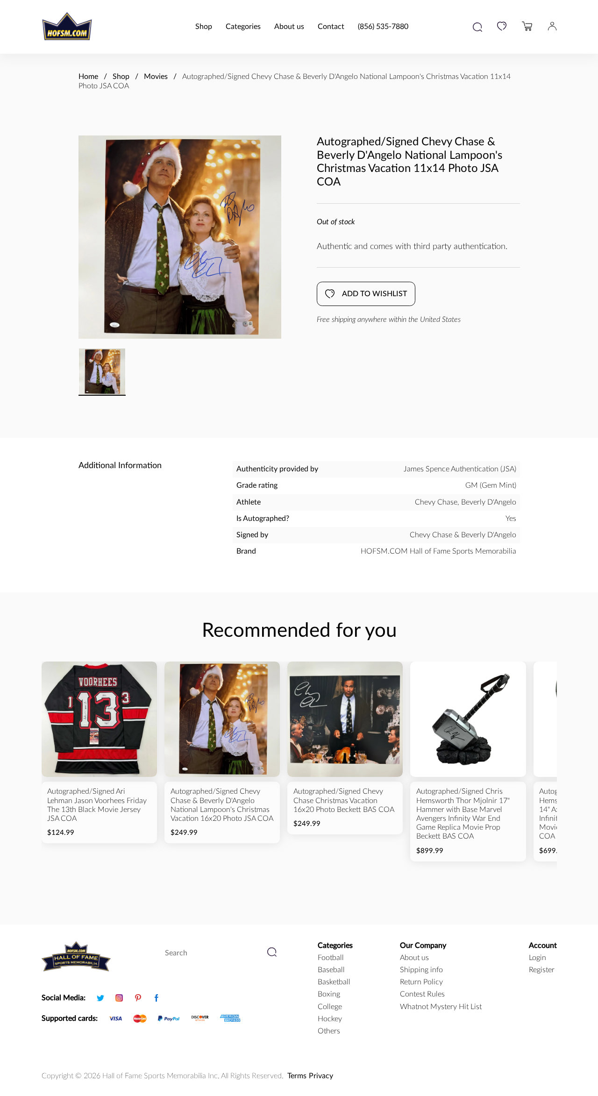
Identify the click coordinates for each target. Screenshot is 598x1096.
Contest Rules (422, 994)
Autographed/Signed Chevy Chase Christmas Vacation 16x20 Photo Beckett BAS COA (343, 800)
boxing (329, 994)
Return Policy (421, 982)
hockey (330, 1019)
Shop (203, 26)
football (331, 957)
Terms (296, 1076)
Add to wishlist (374, 294)
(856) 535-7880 (383, 26)
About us (289, 26)
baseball (331, 970)
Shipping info (421, 970)
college (330, 1007)
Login (537, 957)
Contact (331, 26)
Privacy (321, 1076)
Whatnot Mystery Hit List (441, 1007)
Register (542, 970)
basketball (334, 982)
